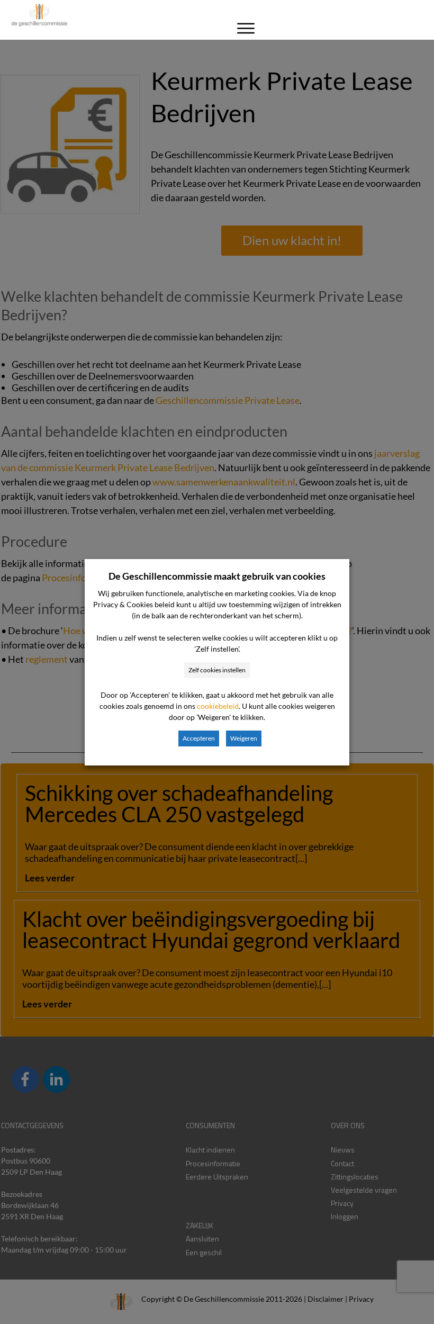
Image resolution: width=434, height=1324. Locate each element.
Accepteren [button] (199, 738)
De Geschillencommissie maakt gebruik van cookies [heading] (217, 576)
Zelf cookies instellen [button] (217, 670)
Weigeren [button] (243, 738)
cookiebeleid (218, 705)
